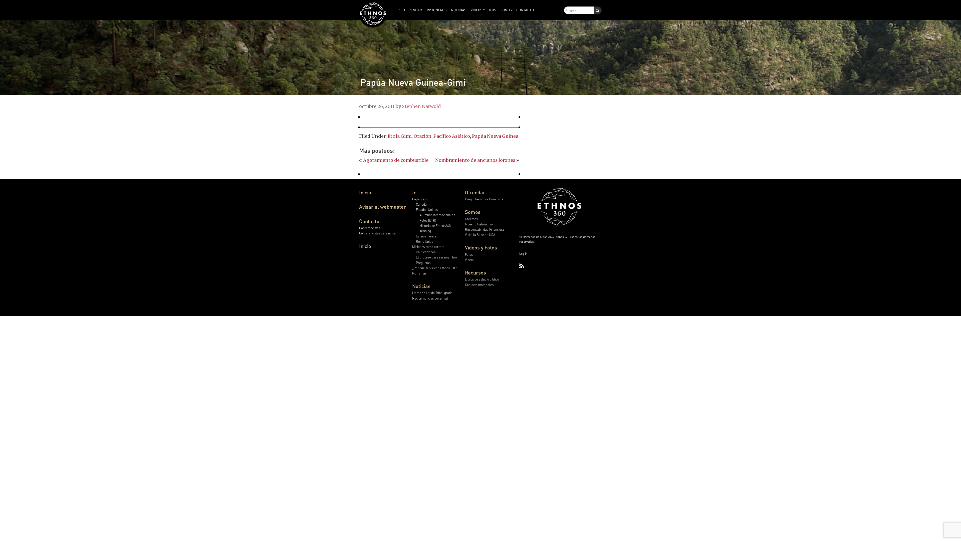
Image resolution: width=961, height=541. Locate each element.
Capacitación (421, 199)
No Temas (419, 273)
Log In (523, 253)
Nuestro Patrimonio (479, 224)
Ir (414, 192)
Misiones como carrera (428, 246)
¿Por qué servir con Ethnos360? (434, 268)
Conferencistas (369, 228)
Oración (422, 136)
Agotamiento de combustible (395, 160)
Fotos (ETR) (428, 220)
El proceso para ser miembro (436, 257)
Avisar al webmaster (382, 206)
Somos (472, 212)
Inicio (365, 192)
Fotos (469, 254)
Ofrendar (475, 192)
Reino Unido (424, 241)
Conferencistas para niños (377, 233)
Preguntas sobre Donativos (484, 199)
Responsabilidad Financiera (484, 229)
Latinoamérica (426, 236)
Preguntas (423, 262)
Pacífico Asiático (451, 136)
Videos (469, 259)
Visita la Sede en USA (480, 234)
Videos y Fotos (481, 247)
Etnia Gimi (400, 136)
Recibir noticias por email (430, 298)
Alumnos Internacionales (437, 215)
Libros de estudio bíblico (482, 279)
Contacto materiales (479, 285)
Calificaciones (425, 252)
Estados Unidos (427, 209)
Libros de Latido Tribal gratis (432, 293)
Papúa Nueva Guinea (495, 136)
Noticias (421, 286)
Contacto (369, 221)
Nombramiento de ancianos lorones (475, 160)
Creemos (471, 219)
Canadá (421, 204)
